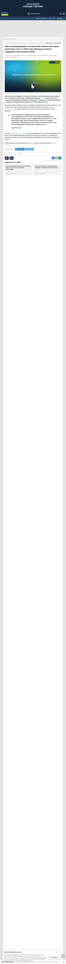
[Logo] (4, 14)
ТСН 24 (42, 98)
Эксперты (20, 154)
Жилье (13, 154)
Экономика (12, 39)
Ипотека (8, 154)
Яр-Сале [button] (59, 18)
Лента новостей (7, 962)
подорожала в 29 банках (19, 133)
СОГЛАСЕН (53, 957)
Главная (6, 39)
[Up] (63, 956)
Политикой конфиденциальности (24, 960)
